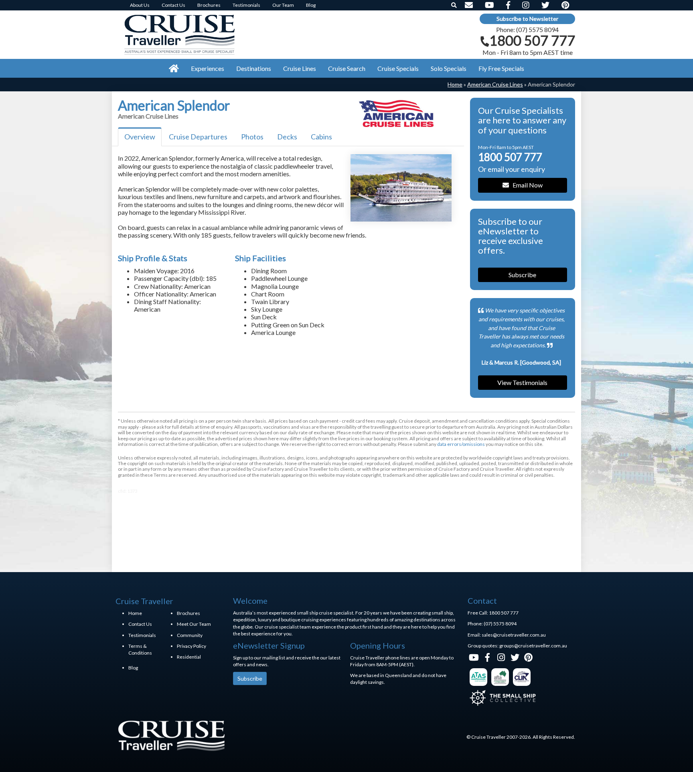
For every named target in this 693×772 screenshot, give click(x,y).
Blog (133, 668)
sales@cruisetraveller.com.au (514, 635)
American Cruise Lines (495, 84)
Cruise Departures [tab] (198, 136)
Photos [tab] (252, 136)
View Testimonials (522, 382)
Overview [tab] (139, 136)
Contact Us (140, 624)
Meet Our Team (194, 624)
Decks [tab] (287, 136)
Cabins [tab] (321, 136)
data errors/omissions (461, 444)
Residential (189, 657)
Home (455, 84)
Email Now (526, 185)
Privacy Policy (191, 646)
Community (190, 635)
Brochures (188, 613)
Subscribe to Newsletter (527, 18)
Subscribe (522, 274)
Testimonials (142, 635)
